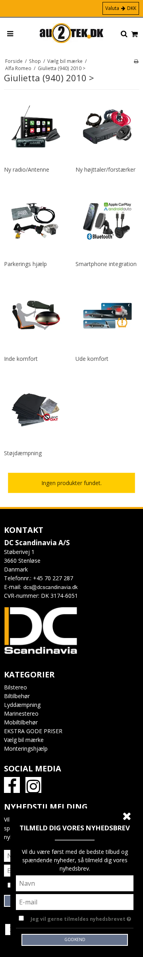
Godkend (74, 939)
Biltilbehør (17, 696)
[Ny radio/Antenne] (36, 127)
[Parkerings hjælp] (36, 221)
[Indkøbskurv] (134, 34)
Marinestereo (21, 713)
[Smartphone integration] (107, 221)
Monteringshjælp (26, 748)
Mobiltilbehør (21, 722)
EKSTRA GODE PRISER (33, 731)
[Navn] (74, 883)
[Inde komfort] (36, 316)
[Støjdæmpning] (36, 410)
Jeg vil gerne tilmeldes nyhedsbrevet (79, 917)
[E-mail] (74, 901)
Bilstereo (15, 687)
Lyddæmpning (22, 704)
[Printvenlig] (136, 61)
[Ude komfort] (107, 316)
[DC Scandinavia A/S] (71, 33)
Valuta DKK (120, 8)
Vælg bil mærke (24, 740)
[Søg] (124, 34)
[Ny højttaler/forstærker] (107, 127)
